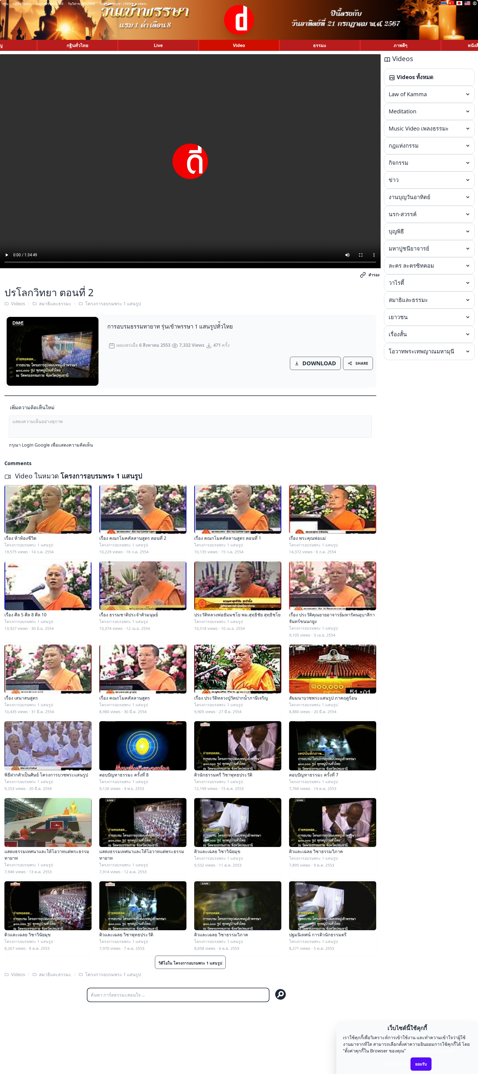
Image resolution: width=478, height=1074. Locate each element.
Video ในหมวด (77, 475)
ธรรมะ (319, 45)
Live (158, 45)
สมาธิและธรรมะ (55, 304)
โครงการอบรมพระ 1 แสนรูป (113, 304)
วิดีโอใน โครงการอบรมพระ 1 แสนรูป (190, 963)
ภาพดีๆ (400, 45)
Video (239, 45)
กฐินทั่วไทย (77, 45)
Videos (18, 304)
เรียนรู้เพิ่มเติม (396, 1064)
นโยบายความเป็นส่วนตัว (430, 1051)
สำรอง (374, 274)
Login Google (36, 445)
